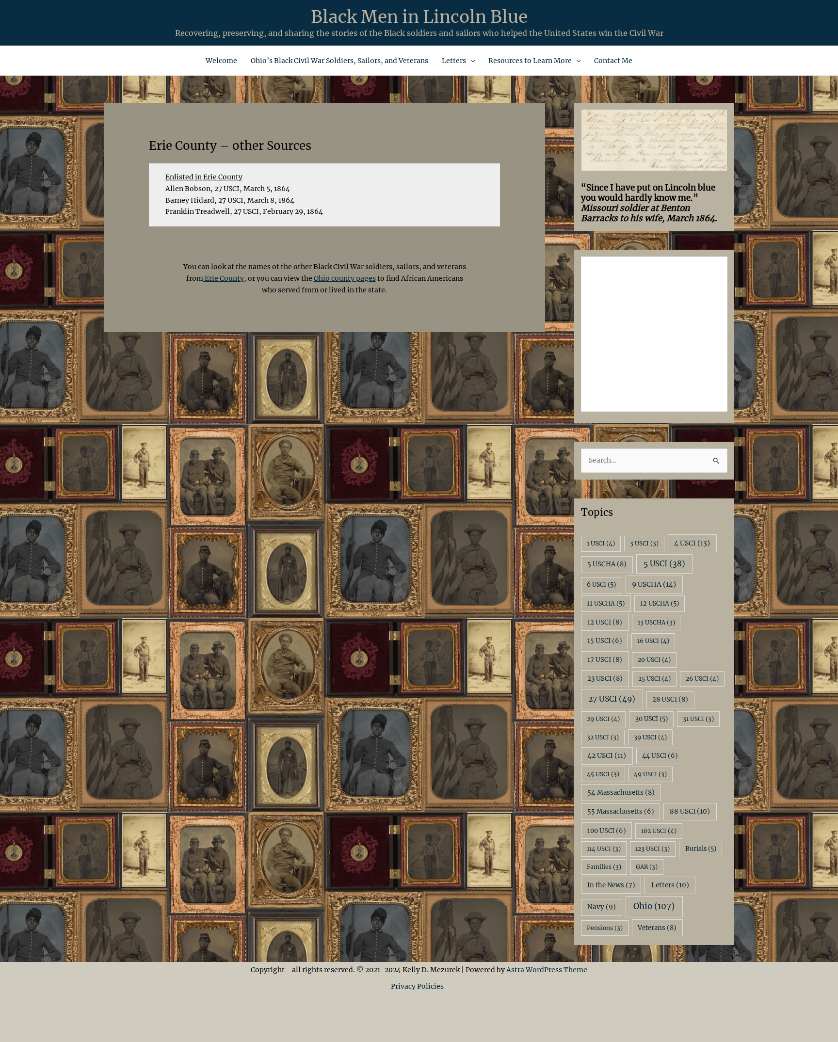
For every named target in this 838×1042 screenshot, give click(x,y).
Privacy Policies (419, 986)
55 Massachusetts (620, 811)
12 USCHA (659, 603)
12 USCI (604, 622)
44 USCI (660, 756)
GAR (647, 866)
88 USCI (690, 811)
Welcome (221, 60)
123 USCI (652, 848)
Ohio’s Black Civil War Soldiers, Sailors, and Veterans (339, 60)
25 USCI (654, 678)
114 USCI (604, 848)
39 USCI (650, 737)
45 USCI (603, 774)
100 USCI (606, 831)
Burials (700, 848)
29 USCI (603, 718)
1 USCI (601, 543)
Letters (454, 60)
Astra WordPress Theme (546, 969)
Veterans (657, 928)
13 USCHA (656, 622)
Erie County (223, 278)
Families (604, 866)
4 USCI (692, 543)
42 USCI (606, 756)
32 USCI (603, 737)
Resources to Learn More (530, 60)
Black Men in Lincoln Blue (419, 17)
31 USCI (698, 718)
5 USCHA (607, 564)
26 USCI (702, 678)
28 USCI (670, 699)
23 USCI (605, 678)
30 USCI (651, 718)
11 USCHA (606, 603)
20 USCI (654, 659)
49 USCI (650, 774)
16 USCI (653, 640)
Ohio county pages (345, 278)
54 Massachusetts (621, 792)
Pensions (605, 927)
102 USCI (659, 830)
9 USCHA (654, 584)
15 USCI (604, 641)
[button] (470, 60)
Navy (601, 907)
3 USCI (644, 543)
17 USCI (604, 660)
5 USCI (664, 563)
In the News (611, 885)
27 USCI (611, 699)
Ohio (654, 906)
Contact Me (613, 60)
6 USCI (601, 584)
